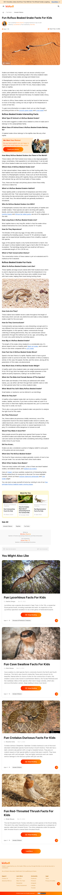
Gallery (7, 63)
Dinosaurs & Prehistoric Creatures (10, 505)
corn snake (30, 348)
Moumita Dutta (10, 742)
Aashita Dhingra (10, 601)
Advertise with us (6, 880)
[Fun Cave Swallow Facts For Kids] (31, 643)
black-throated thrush (32, 829)
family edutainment (21, 885)
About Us (18, 878)
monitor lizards (7, 214)
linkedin (33, 885)
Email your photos (13, 149)
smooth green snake (26, 110)
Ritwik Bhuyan (10, 819)
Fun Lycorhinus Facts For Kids (25, 597)
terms (47, 878)
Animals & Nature (23, 504)
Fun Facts (9, 12)
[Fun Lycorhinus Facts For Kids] (31, 576)
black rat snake (33, 346)
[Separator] (58, 883)
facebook (33, 878)
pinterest (33, 880)
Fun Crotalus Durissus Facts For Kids (29, 738)
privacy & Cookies (50, 880)
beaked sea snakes (30, 469)
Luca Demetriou (17, 24)
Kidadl (4, 12)
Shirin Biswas (10, 668)
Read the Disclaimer (11, 549)
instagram (33, 883)
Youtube (33, 887)
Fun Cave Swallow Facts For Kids (27, 664)
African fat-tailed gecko (23, 214)
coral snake (40, 110)
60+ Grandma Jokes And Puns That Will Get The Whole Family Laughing (27, 2)
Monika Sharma (20, 22)
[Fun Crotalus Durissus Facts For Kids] (31, 716)
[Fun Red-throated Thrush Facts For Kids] (31, 790)
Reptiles (18, 526)
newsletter (19, 883)
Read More (55, 2)
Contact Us (5, 878)
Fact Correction (44, 549)
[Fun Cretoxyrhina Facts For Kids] (10, 498)
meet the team (20, 880)
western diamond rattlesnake (29, 476)
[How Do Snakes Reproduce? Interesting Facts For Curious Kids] (25, 499)
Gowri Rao (32, 24)
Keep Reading (32, 615)
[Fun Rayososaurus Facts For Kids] (40, 499)
